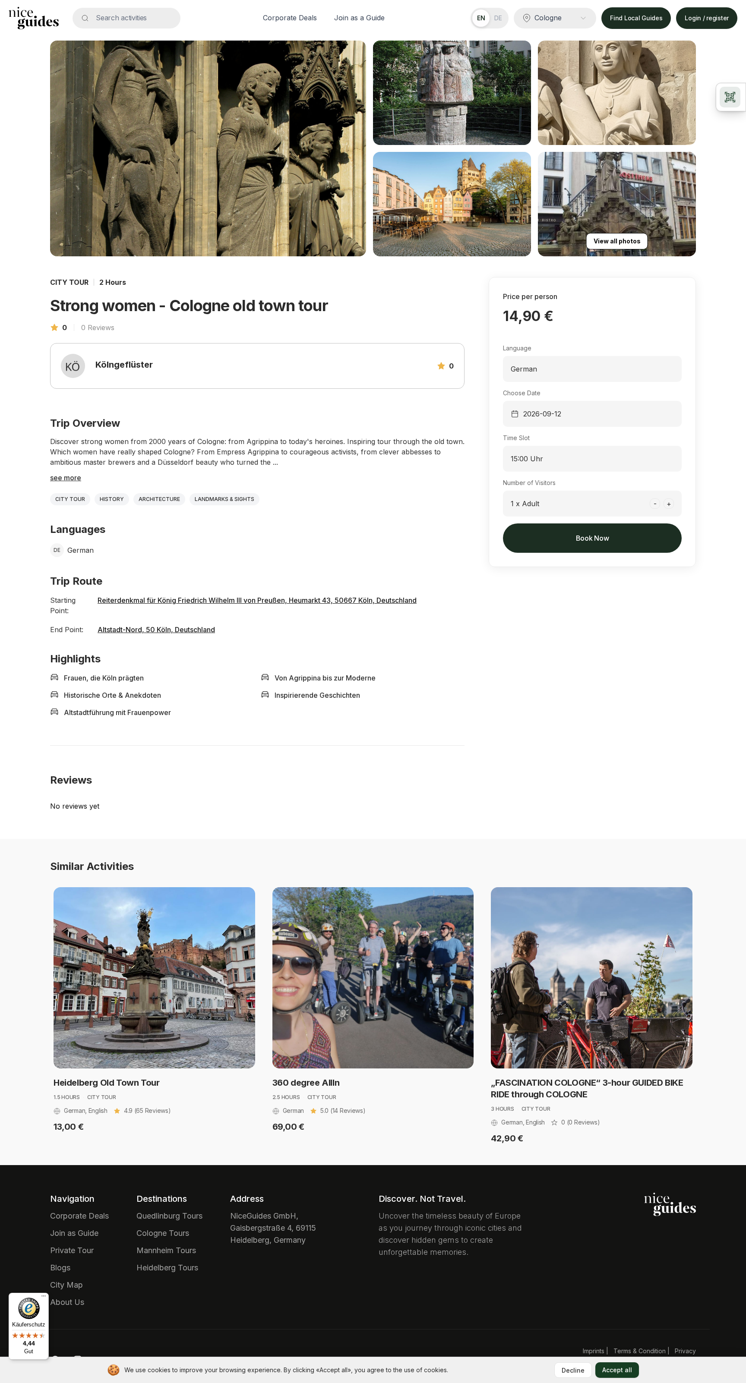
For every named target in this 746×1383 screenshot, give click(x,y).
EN (481, 18)
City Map (66, 1284)
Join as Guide (74, 1233)
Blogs (60, 1267)
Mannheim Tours (166, 1250)
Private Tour (72, 1250)
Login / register (707, 18)
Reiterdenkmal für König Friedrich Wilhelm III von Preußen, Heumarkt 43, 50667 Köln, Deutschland (257, 600)
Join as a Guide (359, 17)
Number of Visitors (529, 482)
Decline (573, 1370)
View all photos (617, 241)
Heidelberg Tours (167, 1267)
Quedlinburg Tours (169, 1215)
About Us (67, 1302)
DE (498, 18)
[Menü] (43, 1298)
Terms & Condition (639, 1351)
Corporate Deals (290, 17)
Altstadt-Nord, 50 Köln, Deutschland (156, 629)
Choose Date (522, 393)
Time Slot (516, 437)
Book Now (592, 538)
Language (517, 348)
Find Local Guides (636, 18)
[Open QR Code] (731, 97)
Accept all (617, 1370)
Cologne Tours (162, 1233)
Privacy (685, 1351)
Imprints (593, 1351)
